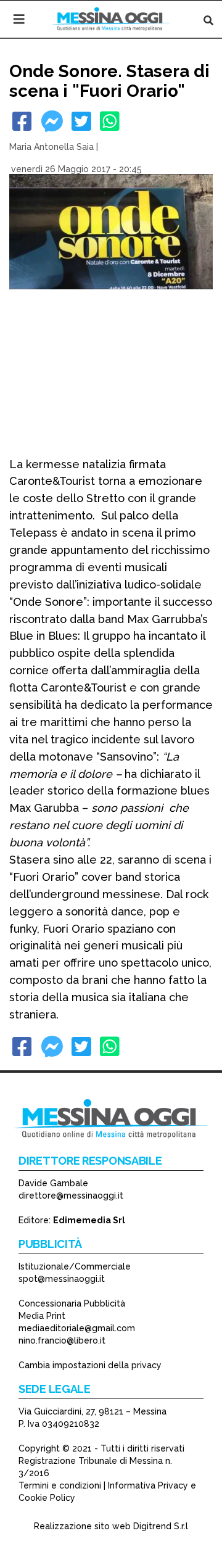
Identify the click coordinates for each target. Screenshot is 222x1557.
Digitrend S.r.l (160, 1526)
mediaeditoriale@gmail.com (76, 1328)
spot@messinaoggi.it (61, 1279)
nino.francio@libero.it (61, 1340)
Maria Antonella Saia (51, 147)
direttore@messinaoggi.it (70, 1195)
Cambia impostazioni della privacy (90, 1365)
